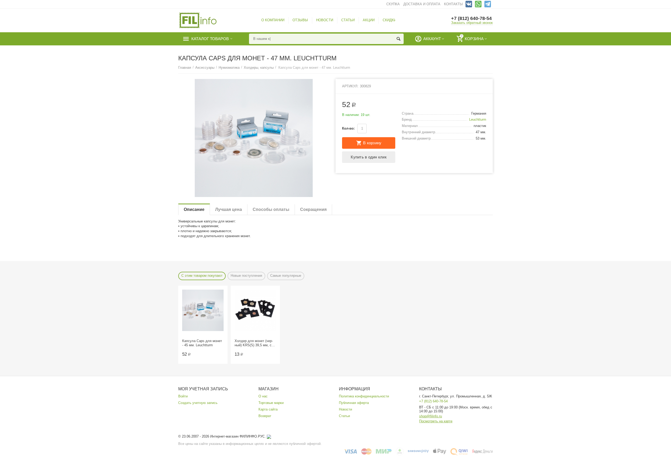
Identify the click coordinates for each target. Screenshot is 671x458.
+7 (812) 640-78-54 (471, 18)
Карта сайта (268, 409)
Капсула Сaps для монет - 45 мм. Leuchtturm (202, 343)
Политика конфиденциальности (364, 396)
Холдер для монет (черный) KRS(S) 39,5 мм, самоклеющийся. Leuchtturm (254, 343)
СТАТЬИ (348, 20)
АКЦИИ (369, 20)
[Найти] (398, 39)
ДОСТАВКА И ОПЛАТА (421, 4)
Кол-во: (348, 128)
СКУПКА (393, 4)
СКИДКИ (389, 20)
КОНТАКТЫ (453, 4)
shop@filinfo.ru (430, 416)
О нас (263, 396)
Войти (183, 396)
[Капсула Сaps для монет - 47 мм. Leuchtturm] (253, 138)
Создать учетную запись (198, 403)
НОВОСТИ (324, 20)
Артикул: (350, 86)
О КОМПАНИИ (272, 20)
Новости (345, 409)
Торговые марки (271, 403)
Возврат (264, 416)
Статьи (344, 416)
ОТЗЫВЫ (300, 20)
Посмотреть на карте (435, 421)
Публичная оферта (354, 403)
